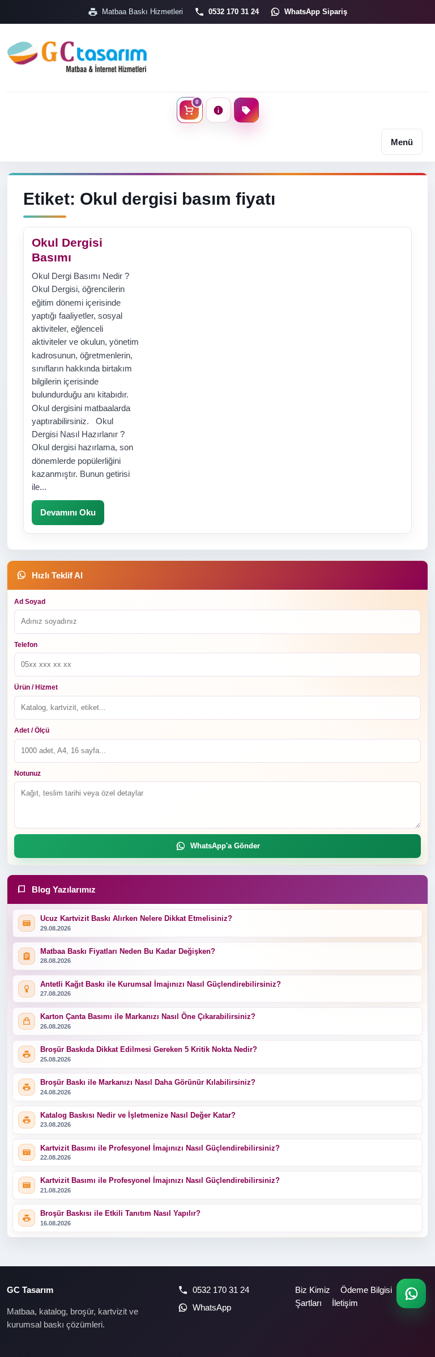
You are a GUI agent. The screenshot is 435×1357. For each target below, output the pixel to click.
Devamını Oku (68, 512)
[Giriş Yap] (218, 110)
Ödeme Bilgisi (366, 1290)
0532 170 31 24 (233, 11)
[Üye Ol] (246, 110)
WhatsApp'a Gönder (225, 846)
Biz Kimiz (312, 1290)
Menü (402, 142)
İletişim (345, 1303)
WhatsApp (212, 1307)
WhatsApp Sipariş (315, 11)
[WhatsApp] (411, 1293)
